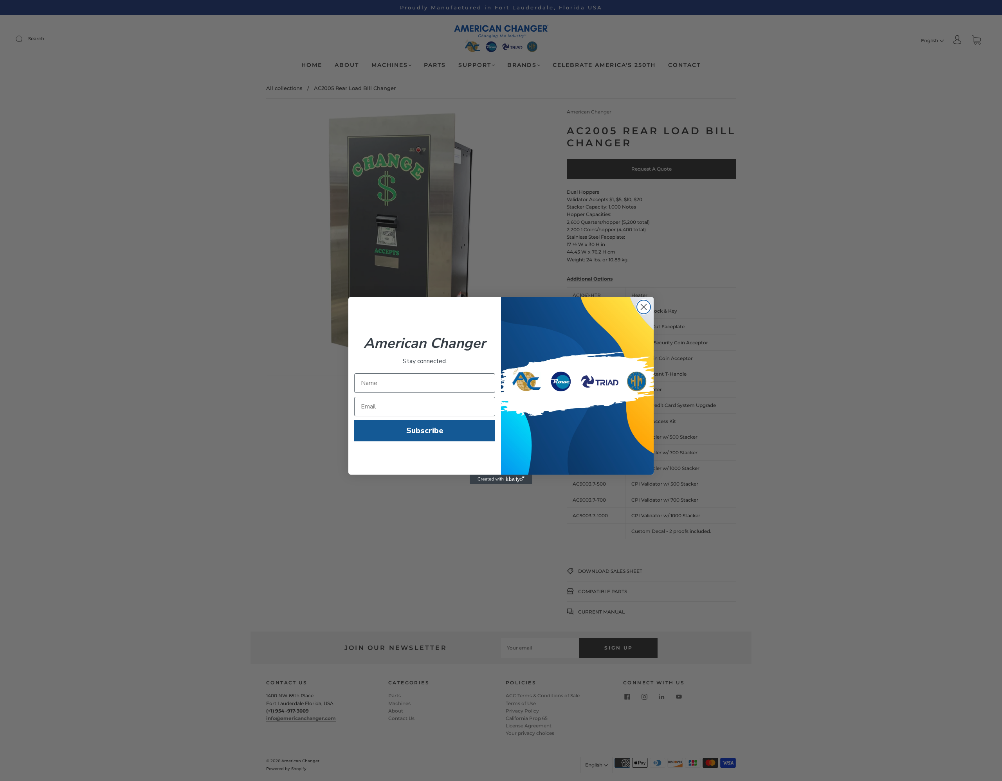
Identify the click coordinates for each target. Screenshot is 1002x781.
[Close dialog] (644, 307)
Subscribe (424, 430)
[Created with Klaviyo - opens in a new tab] (501, 479)
